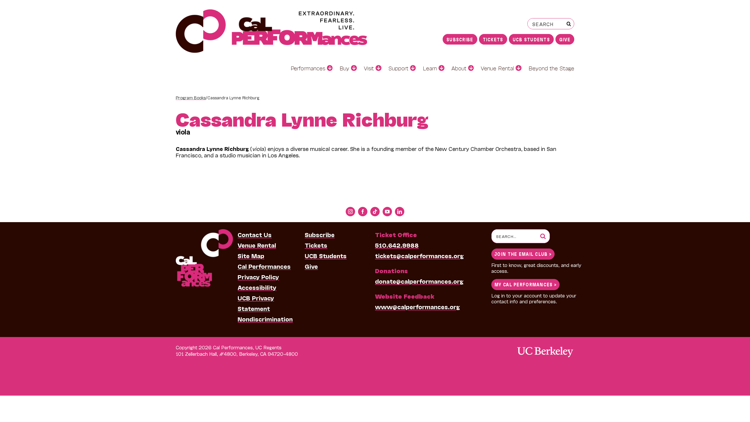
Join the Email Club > (523, 253)
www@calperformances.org (417, 306)
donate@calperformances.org (419, 281)
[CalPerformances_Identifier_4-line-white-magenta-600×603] (204, 232)
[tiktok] (375, 211)
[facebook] (362, 211)
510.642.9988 (397, 245)
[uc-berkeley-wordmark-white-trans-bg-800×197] (545, 346)
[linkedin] (399, 211)
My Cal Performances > (525, 284)
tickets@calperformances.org (419, 255)
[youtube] (387, 211)
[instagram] (350, 211)
